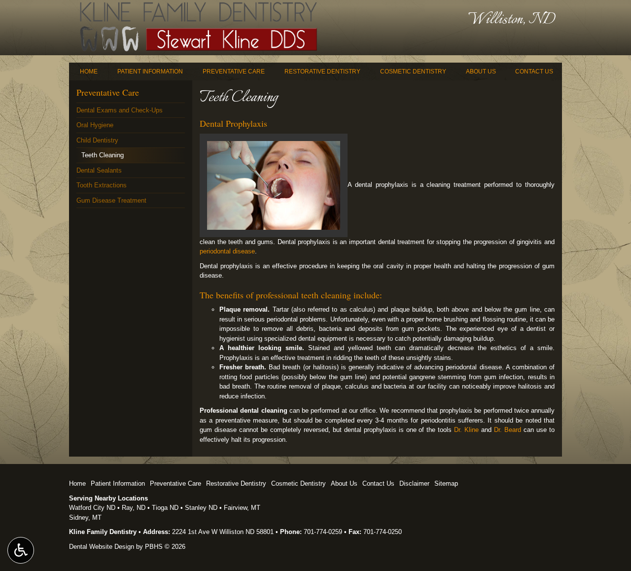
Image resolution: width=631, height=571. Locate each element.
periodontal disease (227, 251)
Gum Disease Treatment (111, 200)
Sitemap (446, 483)
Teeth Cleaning (102, 155)
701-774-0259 (323, 531)
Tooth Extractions (101, 185)
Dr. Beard (507, 429)
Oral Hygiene (94, 125)
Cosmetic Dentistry (413, 71)
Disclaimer (414, 483)
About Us (481, 71)
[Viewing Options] (20, 550)
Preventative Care (234, 71)
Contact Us (534, 71)
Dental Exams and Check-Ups (119, 110)
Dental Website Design (101, 546)
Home (89, 71)
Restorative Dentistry (322, 71)
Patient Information (150, 71)
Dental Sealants (99, 170)
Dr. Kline (466, 429)
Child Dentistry (97, 140)
